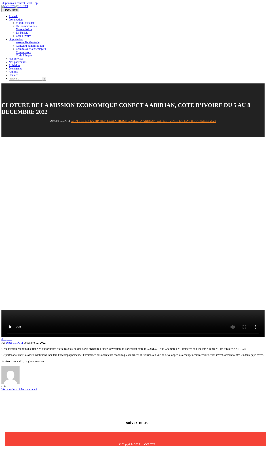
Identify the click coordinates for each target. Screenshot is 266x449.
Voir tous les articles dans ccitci (19, 389)
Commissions (23, 52)
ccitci (9, 342)
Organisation (16, 39)
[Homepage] (14, 6)
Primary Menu (10, 10)
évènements (15, 68)
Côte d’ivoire (23, 35)
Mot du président (25, 22)
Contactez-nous (14, 433)
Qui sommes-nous (26, 26)
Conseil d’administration (30, 45)
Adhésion (14, 65)
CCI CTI (18, 342)
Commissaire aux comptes (31, 48)
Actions (13, 71)
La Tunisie (22, 32)
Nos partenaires (17, 61)
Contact (13, 75)
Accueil (13, 16)
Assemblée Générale (27, 42)
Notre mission (24, 29)
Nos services (16, 58)
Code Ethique (24, 55)
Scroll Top (32, 3)
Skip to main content (13, 3)
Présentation (16, 19)
